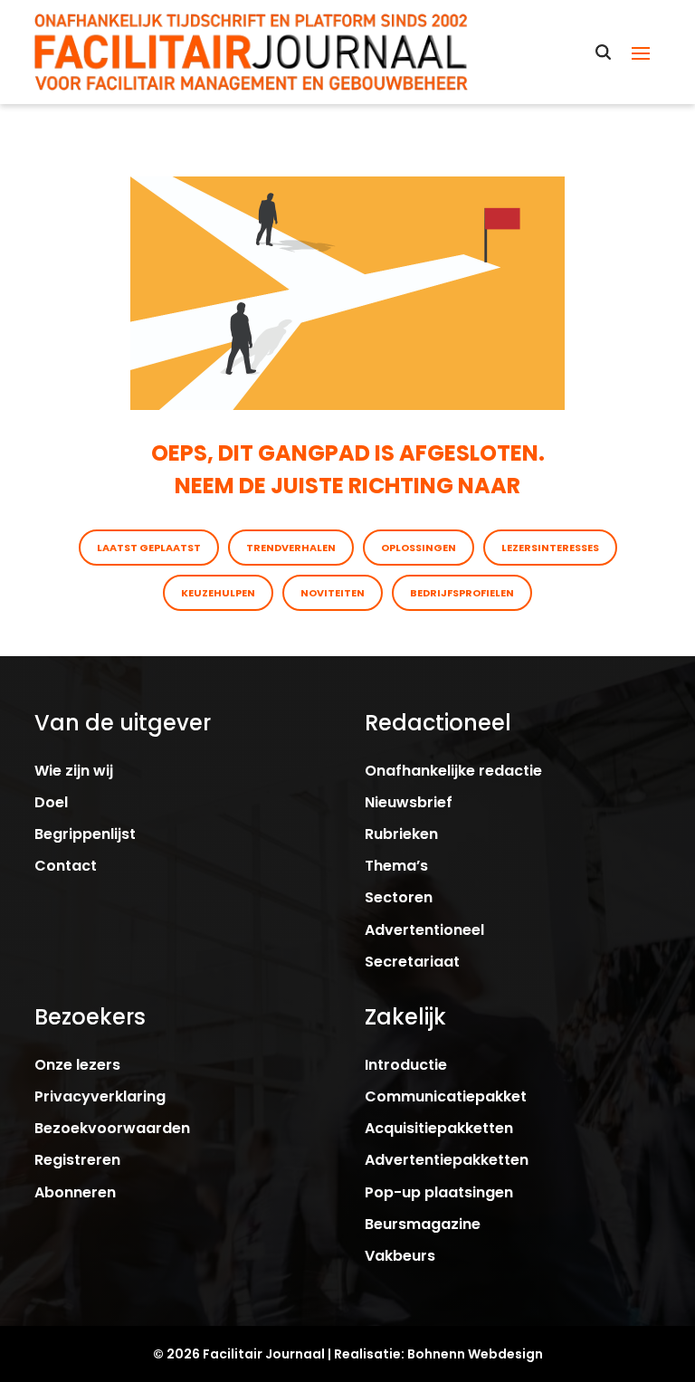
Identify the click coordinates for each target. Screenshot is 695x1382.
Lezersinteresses (550, 547)
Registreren (77, 1159)
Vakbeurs (400, 1255)
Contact (65, 865)
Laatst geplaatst (149, 547)
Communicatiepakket (446, 1096)
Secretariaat (412, 961)
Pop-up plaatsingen (439, 1192)
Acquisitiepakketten (439, 1128)
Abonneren (75, 1192)
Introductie (406, 1064)
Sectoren (399, 897)
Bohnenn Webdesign (475, 1354)
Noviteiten (332, 593)
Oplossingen (418, 547)
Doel (51, 802)
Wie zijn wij (73, 770)
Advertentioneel (424, 930)
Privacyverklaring (100, 1096)
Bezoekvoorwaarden (112, 1128)
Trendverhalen (291, 547)
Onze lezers (77, 1064)
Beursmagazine (423, 1224)
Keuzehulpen (218, 593)
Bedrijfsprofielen (462, 593)
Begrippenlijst (85, 834)
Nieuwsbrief (408, 802)
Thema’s (396, 865)
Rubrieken (401, 834)
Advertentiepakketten (446, 1159)
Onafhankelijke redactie (453, 770)
